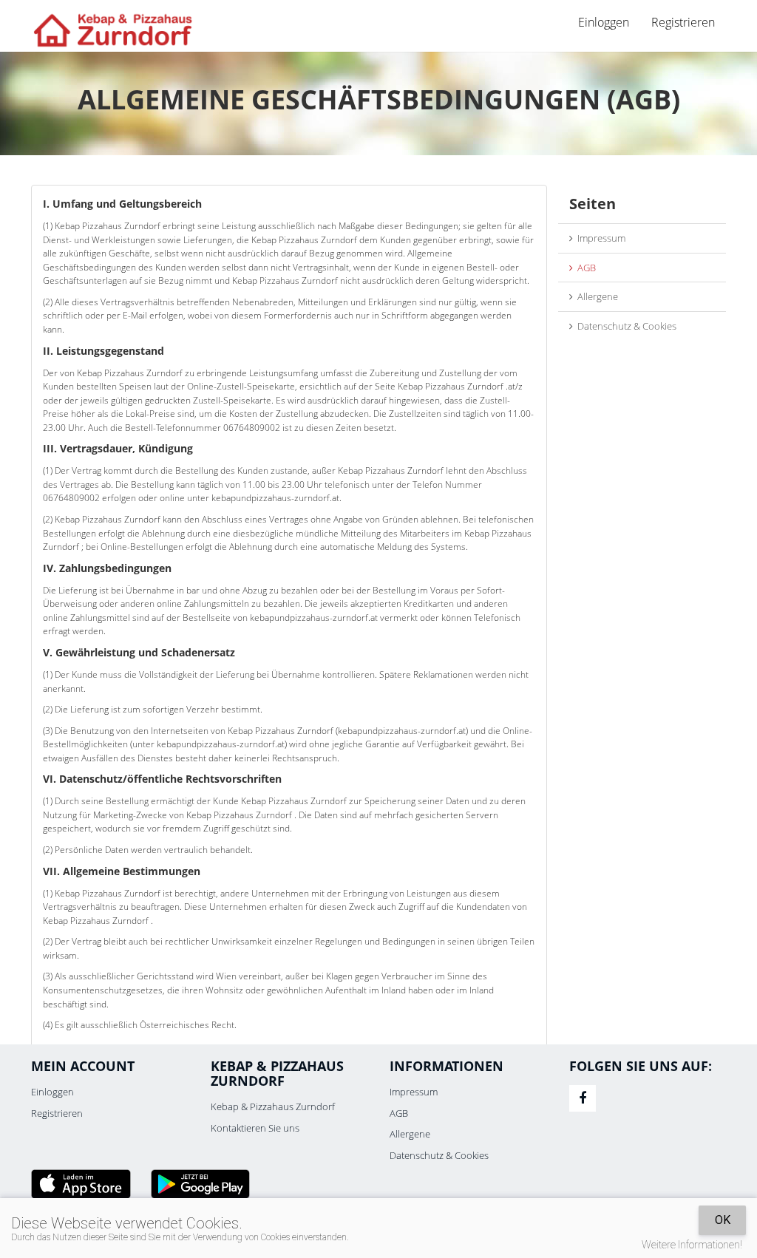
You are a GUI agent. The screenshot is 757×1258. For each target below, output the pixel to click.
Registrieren (683, 22)
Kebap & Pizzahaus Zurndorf (273, 1106)
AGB (584, 267)
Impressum (599, 238)
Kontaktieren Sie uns (255, 1128)
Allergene (595, 296)
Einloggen (52, 1091)
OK (722, 1220)
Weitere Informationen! (692, 1245)
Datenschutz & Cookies (624, 326)
